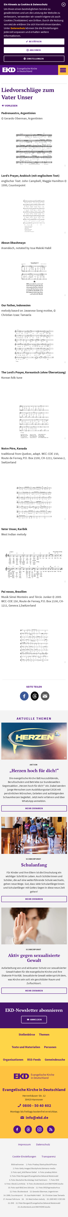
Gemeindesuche (55, 1059)
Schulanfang (34, 865)
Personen (50, 1047)
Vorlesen (11, 105)
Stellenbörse (27, 1034)
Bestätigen (35, 41)
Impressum (24, 1144)
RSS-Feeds (34, 1059)
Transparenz (49, 1156)
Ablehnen (35, 50)
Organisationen (13, 1059)
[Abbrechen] (63, 4)
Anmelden (36, 1019)
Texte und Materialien (26, 1047)
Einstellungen (35, 58)
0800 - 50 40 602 (36, 1105)
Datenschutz (18, 28)
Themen (44, 1034)
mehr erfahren (34, 808)
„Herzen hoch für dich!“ (34, 770)
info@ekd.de (36, 1117)
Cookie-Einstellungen (24, 1156)
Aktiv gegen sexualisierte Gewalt (34, 957)
